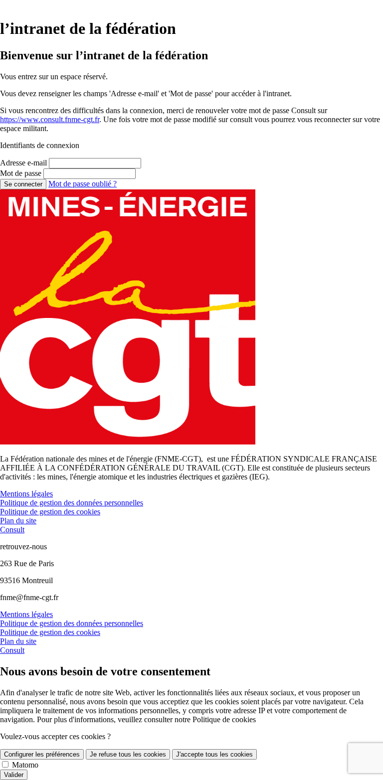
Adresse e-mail (23, 162)
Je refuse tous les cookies (128, 754)
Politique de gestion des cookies (50, 511)
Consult (12, 529)
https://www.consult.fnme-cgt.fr (49, 119)
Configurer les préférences (42, 754)
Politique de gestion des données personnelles (71, 502)
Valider (13, 775)
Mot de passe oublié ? (82, 183)
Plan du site (18, 520)
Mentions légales (26, 493)
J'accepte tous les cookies (214, 754)
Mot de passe (20, 173)
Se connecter (23, 184)
